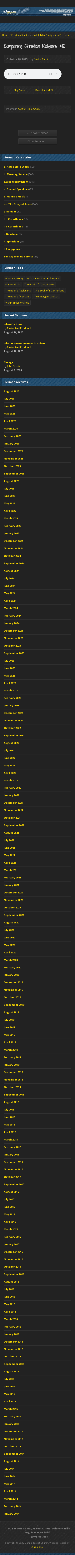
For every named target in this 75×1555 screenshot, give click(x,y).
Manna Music (13, 284)
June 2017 (9, 1207)
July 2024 (9, 578)
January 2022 (11, 795)
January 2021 (11, 885)
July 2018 (9, 1109)
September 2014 (14, 1453)
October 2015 (12, 1356)
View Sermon (62, 35)
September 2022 (14, 735)
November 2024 (13, 548)
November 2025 (13, 458)
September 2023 (14, 653)
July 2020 (9, 930)
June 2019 (9, 1027)
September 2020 (14, 915)
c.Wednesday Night (16, 181)
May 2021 (9, 855)
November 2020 (13, 900)
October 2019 (12, 997)
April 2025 (10, 511)
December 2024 (13, 541)
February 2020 (12, 967)
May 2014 (9, 1483)
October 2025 (12, 466)
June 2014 (9, 1476)
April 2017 (10, 1222)
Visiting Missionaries (17, 302)
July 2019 (9, 1019)
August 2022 (11, 743)
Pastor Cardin (41, 59)
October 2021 (12, 817)
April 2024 (10, 600)
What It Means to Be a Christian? (24, 343)
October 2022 (12, 728)
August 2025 (11, 481)
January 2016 (11, 1334)
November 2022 (13, 720)
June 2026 (9, 406)
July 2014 (9, 1468)
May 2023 (9, 675)
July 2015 (9, 1379)
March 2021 (11, 870)
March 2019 (11, 1049)
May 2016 (9, 1304)
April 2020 (10, 952)
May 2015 (9, 1394)
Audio (28, 332)
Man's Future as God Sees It (43, 278)
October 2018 (12, 1087)
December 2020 (13, 892)
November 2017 (13, 1169)
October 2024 (12, 556)
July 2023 (9, 660)
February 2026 (12, 436)
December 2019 (13, 982)
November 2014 (13, 1439)
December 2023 (13, 630)
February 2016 (12, 1326)
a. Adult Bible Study (42, 35)
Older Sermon (38, 141)
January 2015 (11, 1424)
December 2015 (13, 1341)
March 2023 (11, 690)
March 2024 (11, 608)
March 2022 (11, 780)
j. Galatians (11, 234)
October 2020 (12, 907)
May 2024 (9, 593)
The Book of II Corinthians (49, 290)
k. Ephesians (11, 241)
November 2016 (13, 1259)
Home (5, 35)
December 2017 (13, 1162)
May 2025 (9, 503)
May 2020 (9, 945)
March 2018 (11, 1139)
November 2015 (13, 1349)
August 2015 (11, 1371)
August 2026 (11, 391)
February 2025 (12, 526)
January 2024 (11, 623)
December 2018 (13, 1072)
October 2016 (12, 1266)
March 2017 (11, 1229)
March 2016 (11, 1319)
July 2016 (9, 1289)
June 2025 (9, 496)
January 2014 (11, 1513)
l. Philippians (12, 249)
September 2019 (14, 1004)
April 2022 (10, 773)
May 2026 (9, 413)
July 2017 (9, 1199)
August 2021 (11, 832)
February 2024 (12, 615)
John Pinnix (13, 366)
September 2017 (14, 1184)
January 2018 (11, 1154)
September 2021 (14, 825)
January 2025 (11, 533)
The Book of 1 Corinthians (39, 284)
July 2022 (9, 750)
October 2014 (12, 1446)
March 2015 (11, 1409)
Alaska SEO (37, 1546)
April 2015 (10, 1401)
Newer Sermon (37, 133)
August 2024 (11, 571)
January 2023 (11, 705)
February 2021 (12, 877)
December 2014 (13, 1431)
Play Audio (10, 90)
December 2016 (13, 1252)
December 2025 (13, 451)
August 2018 (11, 1102)
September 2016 (14, 1274)
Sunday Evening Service (18, 256)
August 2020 (11, 922)
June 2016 (9, 1296)
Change (8, 362)
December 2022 (13, 713)
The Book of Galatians (18, 290)
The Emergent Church (45, 296)
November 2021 (13, 810)
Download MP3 (44, 90)
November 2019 (13, 989)
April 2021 (10, 862)
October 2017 (12, 1177)
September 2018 (14, 1094)
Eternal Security (14, 278)
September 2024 (14, 563)
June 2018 (9, 1117)
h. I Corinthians (13, 219)
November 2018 (13, 1079)
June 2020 (9, 937)
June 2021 (9, 847)
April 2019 (10, 1042)
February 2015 (12, 1416)
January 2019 (11, 1064)
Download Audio (32, 90)
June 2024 (9, 586)
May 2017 (9, 1214)
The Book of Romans (17, 296)
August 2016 (11, 1281)
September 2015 (14, 1364)
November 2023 (13, 638)
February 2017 (12, 1237)
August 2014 (11, 1461)
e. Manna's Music (14, 196)
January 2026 (11, 443)
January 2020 (11, 974)
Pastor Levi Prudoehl (19, 328)
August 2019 (11, 1012)
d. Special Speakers (16, 189)
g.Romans (10, 211)
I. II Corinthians (13, 226)
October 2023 (12, 645)
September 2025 (14, 473)
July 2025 (9, 488)
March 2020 (11, 960)
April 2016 (10, 1311)
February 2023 (12, 698)
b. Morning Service (16, 174)
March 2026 (11, 428)
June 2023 (9, 668)
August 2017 (11, 1192)
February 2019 (12, 1057)
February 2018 (12, 1147)
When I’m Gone (13, 324)
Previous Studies (20, 35)
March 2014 (11, 1498)
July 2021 (9, 840)
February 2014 (12, 1506)
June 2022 (9, 758)
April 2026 (10, 421)
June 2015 (9, 1386)
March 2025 (11, 518)
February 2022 (12, 787)
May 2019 (9, 1034)
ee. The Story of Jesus (18, 204)
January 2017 (11, 1244)
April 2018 (10, 1132)
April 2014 (10, 1491)
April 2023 (10, 683)
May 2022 (9, 765)
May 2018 (9, 1124)
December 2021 (13, 802)
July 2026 (9, 398)
